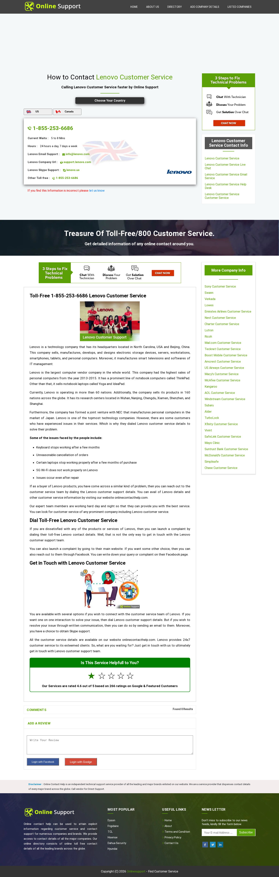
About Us (152, 6)
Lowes (209, 305)
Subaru (209, 405)
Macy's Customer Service (222, 374)
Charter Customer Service (222, 324)
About (168, 826)
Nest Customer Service (220, 318)
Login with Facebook (43, 761)
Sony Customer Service (220, 286)
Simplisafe (212, 461)
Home (134, 6)
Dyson (111, 820)
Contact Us (171, 843)
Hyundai (112, 848)
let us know (97, 190)
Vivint (208, 430)
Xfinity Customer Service (221, 424)
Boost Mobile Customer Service (226, 355)
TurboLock (212, 418)
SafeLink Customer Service (223, 436)
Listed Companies (239, 6)
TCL (110, 831)
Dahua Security (117, 843)
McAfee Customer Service (222, 380)
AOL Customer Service (220, 393)
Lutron (209, 330)
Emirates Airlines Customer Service (228, 311)
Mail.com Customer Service (223, 343)
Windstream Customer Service (225, 399)
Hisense (112, 837)
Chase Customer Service (221, 468)
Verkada (210, 299)
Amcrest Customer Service (223, 361)
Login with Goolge (81, 761)
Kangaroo (211, 386)
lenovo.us (73, 170)
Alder (208, 411)
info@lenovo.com (77, 154)
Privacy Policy (172, 837)
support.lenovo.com (77, 162)
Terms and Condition (177, 831)
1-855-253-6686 (52, 128)
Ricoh (208, 336)
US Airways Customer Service (224, 368)
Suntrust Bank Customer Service (226, 449)
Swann (209, 293)
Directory (174, 6)
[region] (139, 42)
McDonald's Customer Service (225, 455)
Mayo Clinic (212, 443)
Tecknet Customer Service (223, 349)
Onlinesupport (136, 871)
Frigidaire (113, 826)
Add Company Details (204, 6)
